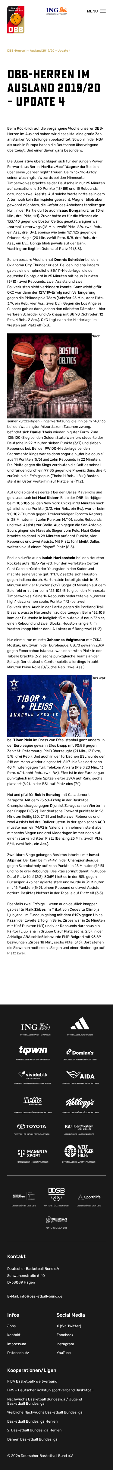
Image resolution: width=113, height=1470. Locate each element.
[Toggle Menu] (96, 11)
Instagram (65, 1344)
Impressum (16, 1344)
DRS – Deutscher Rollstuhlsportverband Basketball (50, 1390)
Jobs (11, 1326)
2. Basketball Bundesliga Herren (34, 1430)
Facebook (65, 1335)
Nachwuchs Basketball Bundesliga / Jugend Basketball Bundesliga (44, 1401)
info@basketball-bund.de (41, 1296)
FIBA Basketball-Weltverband (32, 1381)
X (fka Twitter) (69, 1326)
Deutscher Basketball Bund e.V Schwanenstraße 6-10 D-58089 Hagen (33, 1276)
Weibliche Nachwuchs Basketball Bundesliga (45, 1412)
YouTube (64, 1353)
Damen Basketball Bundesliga (32, 1439)
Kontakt (13, 1335)
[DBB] (15, 20)
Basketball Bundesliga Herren (32, 1421)
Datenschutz (18, 1353)
